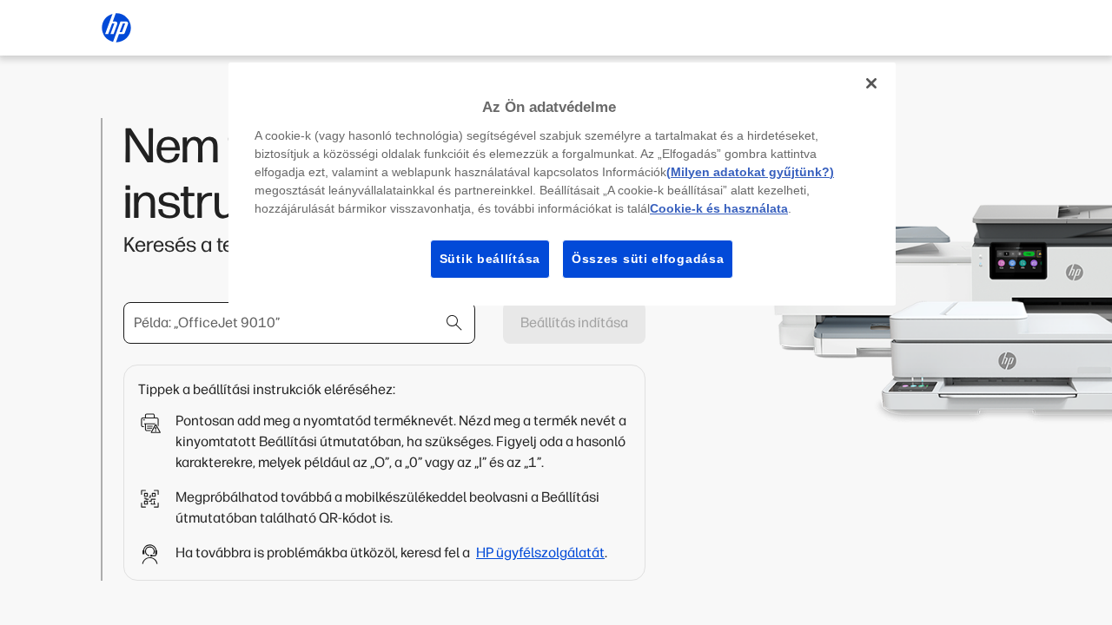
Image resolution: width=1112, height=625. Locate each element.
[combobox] (299, 323)
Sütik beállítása (490, 259)
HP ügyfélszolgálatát (540, 552)
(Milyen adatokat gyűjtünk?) (750, 172)
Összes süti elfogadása (648, 259)
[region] (562, 184)
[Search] (454, 323)
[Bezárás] (871, 83)
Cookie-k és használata (719, 208)
